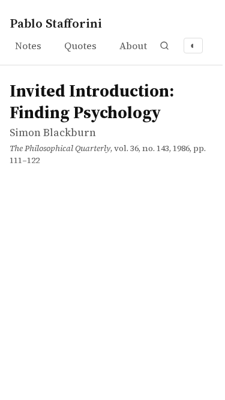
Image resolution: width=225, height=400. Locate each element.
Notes (28, 45)
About (133, 45)
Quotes (80, 45)
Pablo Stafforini (56, 23)
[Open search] (164, 45)
